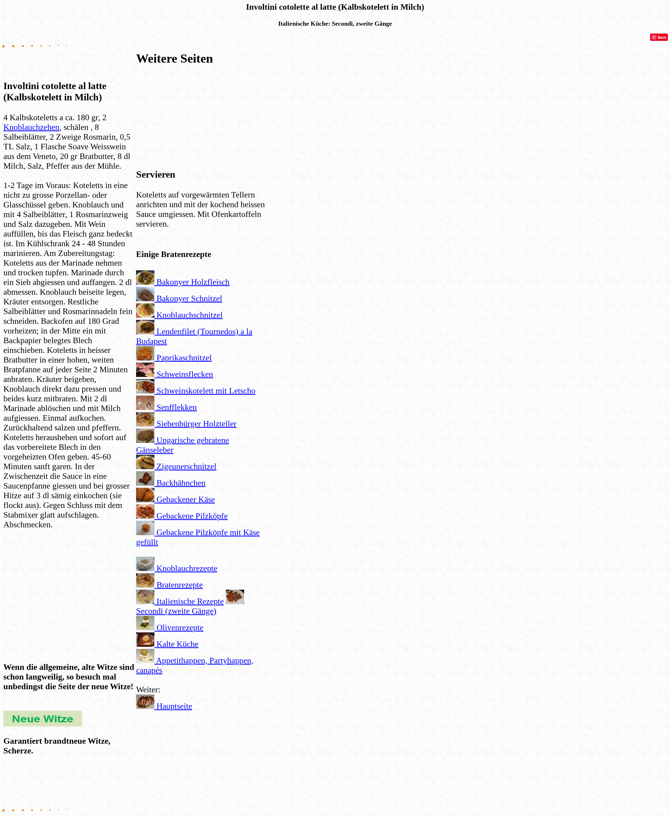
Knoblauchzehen (31, 127)
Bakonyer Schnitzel (189, 298)
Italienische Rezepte (190, 601)
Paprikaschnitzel (184, 357)
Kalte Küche (177, 644)
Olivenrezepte (180, 627)
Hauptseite (174, 706)
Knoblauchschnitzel (190, 315)
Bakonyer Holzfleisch (193, 282)
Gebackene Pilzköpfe (192, 516)
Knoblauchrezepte (187, 568)
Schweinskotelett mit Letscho (206, 390)
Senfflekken (177, 407)
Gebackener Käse (186, 499)
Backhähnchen (181, 483)
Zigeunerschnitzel (186, 466)
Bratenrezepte (180, 584)
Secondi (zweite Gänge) (176, 611)
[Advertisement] (68, 575)
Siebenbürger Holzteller (197, 423)
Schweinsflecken (185, 374)
